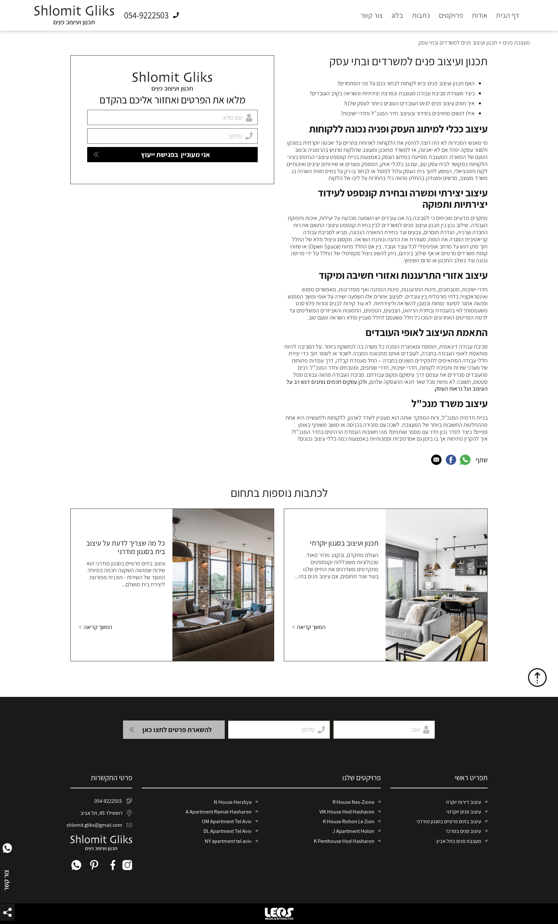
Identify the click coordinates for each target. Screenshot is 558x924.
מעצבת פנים (516, 42)
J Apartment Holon (353, 831)
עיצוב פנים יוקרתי (464, 811)
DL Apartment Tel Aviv (227, 831)
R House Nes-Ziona (353, 801)
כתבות (421, 15)
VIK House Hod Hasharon (346, 811)
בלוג (397, 15)
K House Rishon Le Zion (348, 821)
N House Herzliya (233, 801)
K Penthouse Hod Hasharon (344, 841)
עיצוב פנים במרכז (463, 831)
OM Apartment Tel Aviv (227, 821)
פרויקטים (451, 15)
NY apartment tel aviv (228, 841)
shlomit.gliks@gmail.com (96, 824)
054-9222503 (108, 800)
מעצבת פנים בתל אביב (458, 841)
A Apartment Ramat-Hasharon (219, 811)
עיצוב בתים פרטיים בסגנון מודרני (449, 821)
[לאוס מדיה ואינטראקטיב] (279, 913)
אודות (479, 15)
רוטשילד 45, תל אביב (101, 812)
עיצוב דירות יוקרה (463, 801)
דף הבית (507, 15)
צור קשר (371, 15)
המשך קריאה (311, 627)
